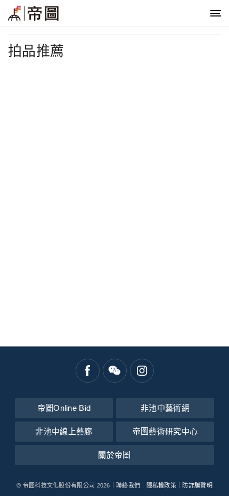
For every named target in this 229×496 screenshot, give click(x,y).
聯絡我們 (128, 485)
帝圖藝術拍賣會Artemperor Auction (33, 13)
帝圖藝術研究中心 (165, 431)
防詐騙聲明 (197, 485)
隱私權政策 (161, 485)
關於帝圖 (114, 454)
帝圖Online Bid (64, 407)
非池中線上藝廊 (63, 431)
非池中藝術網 (165, 407)
